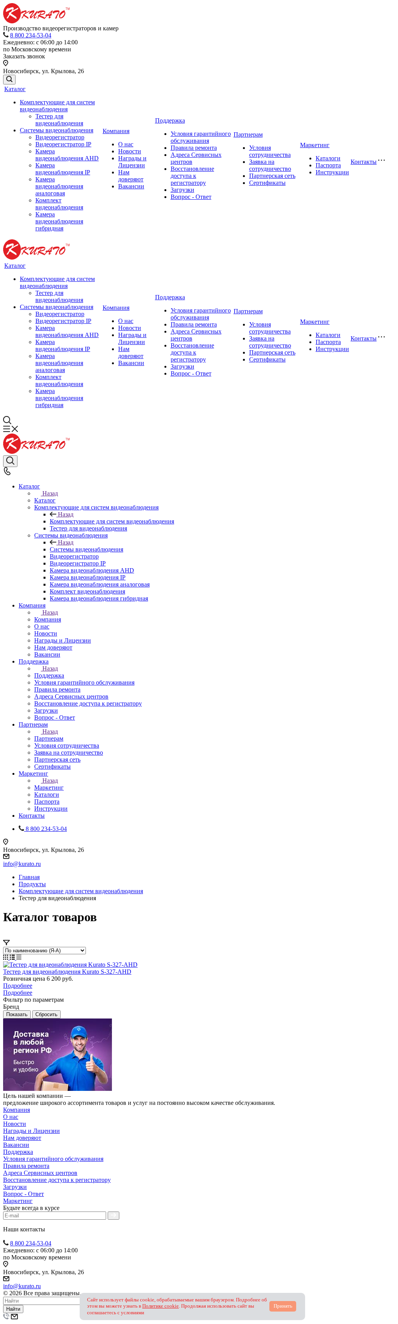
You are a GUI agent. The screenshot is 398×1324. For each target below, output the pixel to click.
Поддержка (170, 120)
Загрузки (182, 189)
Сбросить (46, 1014)
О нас (125, 144)
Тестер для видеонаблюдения (59, 119)
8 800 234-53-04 (30, 35)
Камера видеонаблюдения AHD (67, 155)
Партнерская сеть (272, 175)
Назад (50, 493)
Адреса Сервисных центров (40, 1172)
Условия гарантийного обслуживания (201, 137)
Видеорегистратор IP (63, 144)
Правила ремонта (194, 147)
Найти (13, 1309)
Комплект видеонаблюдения (59, 204)
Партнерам (248, 134)
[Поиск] (9, 79)
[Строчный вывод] (13, 957)
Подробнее (17, 985)
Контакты (364, 161)
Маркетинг (315, 145)
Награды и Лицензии (132, 162)
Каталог (15, 89)
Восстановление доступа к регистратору (192, 175)
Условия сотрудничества (270, 151)
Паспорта (328, 165)
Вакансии (131, 186)
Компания (116, 131)
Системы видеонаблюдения (56, 130)
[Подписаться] (113, 1216)
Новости (129, 151)
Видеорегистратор (59, 137)
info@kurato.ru (22, 863)
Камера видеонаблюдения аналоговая (59, 186)
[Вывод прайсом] (18, 957)
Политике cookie (160, 1306)
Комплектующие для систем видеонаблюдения (57, 105)
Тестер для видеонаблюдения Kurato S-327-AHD (67, 971)
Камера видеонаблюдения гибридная (59, 221)
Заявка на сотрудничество (270, 165)
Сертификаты (267, 182)
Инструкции (332, 172)
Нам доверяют (130, 176)
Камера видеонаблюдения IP (62, 169)
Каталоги (328, 158)
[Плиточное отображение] (6, 957)
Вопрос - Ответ (191, 196)
